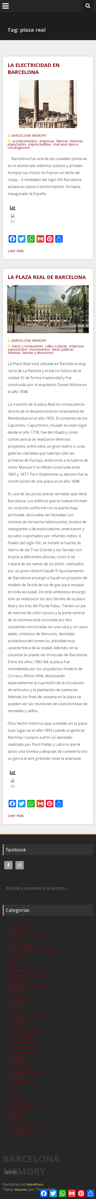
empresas (46, 141)
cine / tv (15, 959)
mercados (17, 1057)
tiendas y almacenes (38, 352)
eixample (16, 990)
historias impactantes (27, 1016)
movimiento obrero (26, 1072)
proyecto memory (24, 1103)
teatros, (15, 1119)
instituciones (20, 1042)
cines (13, 965)
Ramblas (14, 352)
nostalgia (17, 1077)
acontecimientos (25, 141)
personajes (18, 1098)
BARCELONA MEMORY (28, 135)
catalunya (17, 954)
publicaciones (20, 1108)
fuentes (15, 1011)
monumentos (39, 349)
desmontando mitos (26, 985)
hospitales (18, 1021)
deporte (16, 980)
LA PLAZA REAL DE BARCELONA (47, 276)
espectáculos (17, 349)
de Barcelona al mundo (29, 975)
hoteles (15, 1026)
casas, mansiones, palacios (32, 949)
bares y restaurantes (27, 346)
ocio (12, 1088)
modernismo (20, 1062)
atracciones (19, 929)
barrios (15, 939)
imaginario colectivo (26, 1031)
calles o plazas (56, 346)
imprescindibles (39, 144)
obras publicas (62, 349)
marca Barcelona (23, 1047)
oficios (14, 1093)
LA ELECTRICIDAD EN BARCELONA (34, 68)
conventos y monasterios (31, 970)
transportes (19, 1129)
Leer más (16, 250)
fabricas (62, 141)
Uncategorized (19, 147)
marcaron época (65, 144)
